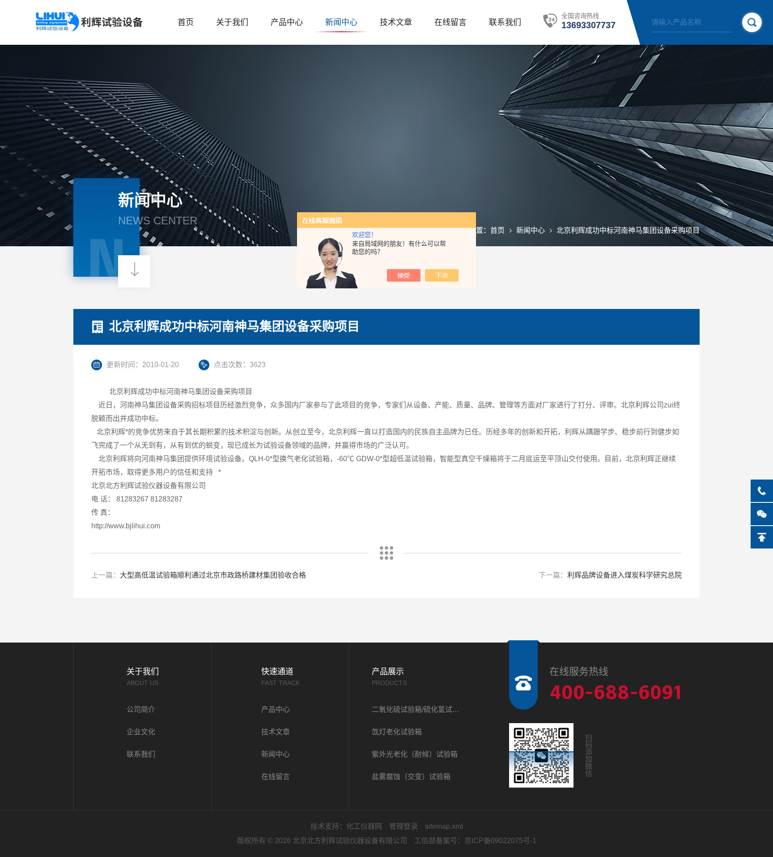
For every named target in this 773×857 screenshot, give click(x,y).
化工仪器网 (364, 826)
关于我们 (232, 22)
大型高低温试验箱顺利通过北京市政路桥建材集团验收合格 (213, 575)
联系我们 (505, 22)
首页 (186, 22)
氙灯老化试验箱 (397, 732)
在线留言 (450, 22)
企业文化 (141, 732)
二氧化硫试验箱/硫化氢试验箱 (418, 709)
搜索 (752, 22)
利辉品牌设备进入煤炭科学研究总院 (624, 575)
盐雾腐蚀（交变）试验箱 (411, 776)
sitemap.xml (444, 826)
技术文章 (396, 22)
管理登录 (403, 826)
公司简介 (141, 709)
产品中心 (287, 22)
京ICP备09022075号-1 (500, 840)
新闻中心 (341, 22)
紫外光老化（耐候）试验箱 (415, 754)
